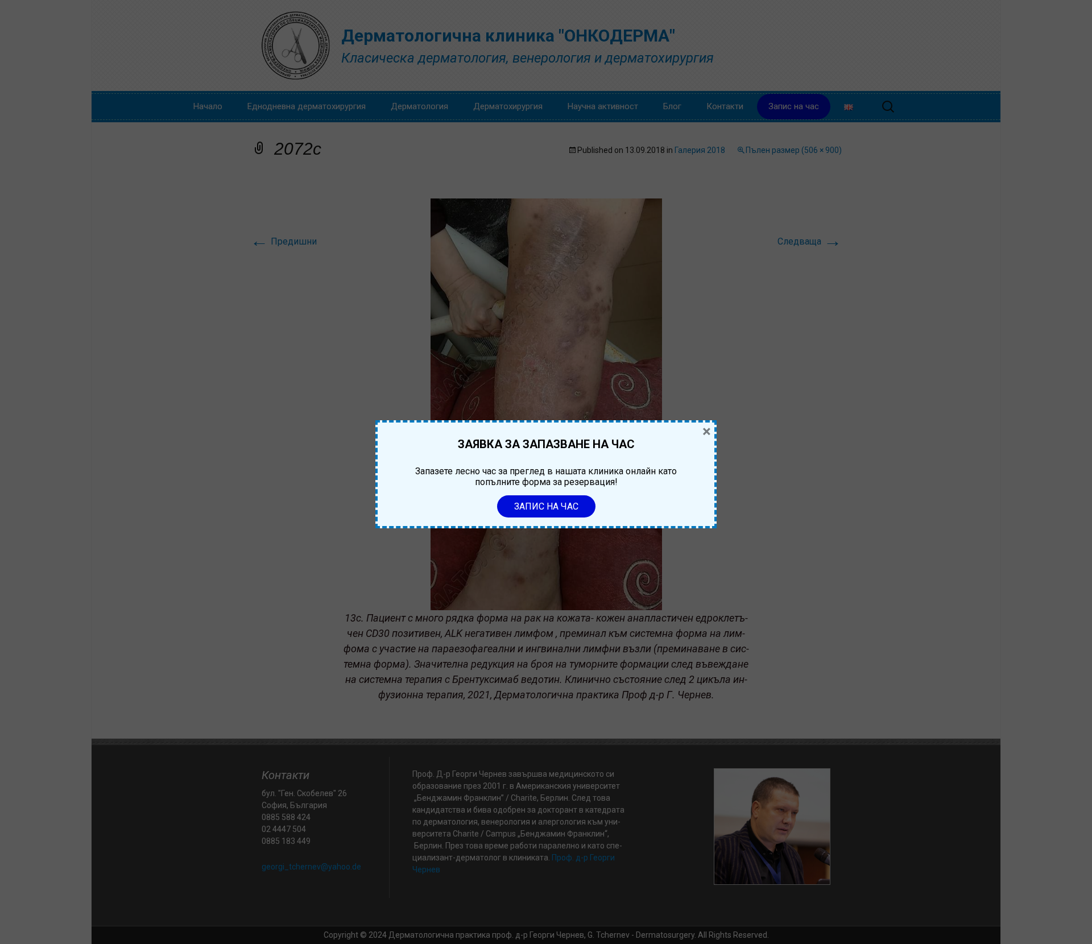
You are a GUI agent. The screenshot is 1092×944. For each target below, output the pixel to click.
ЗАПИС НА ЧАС (546, 506)
